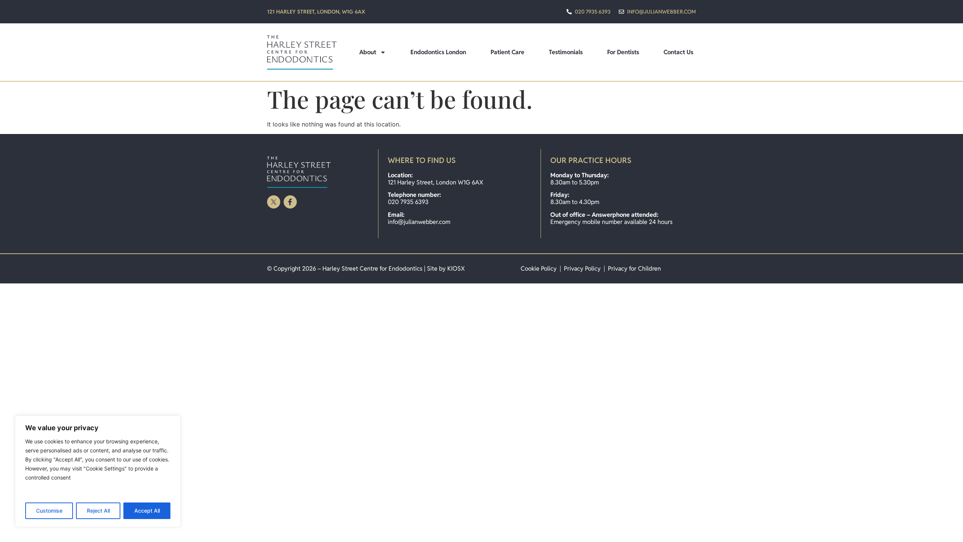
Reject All (98, 510)
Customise (49, 510)
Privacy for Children (634, 269)
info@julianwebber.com (419, 222)
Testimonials (566, 52)
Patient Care (507, 52)
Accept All (147, 510)
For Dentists (623, 52)
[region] (98, 471)
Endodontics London (438, 52)
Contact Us (678, 52)
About (367, 52)
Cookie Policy (539, 269)
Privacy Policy (582, 269)
